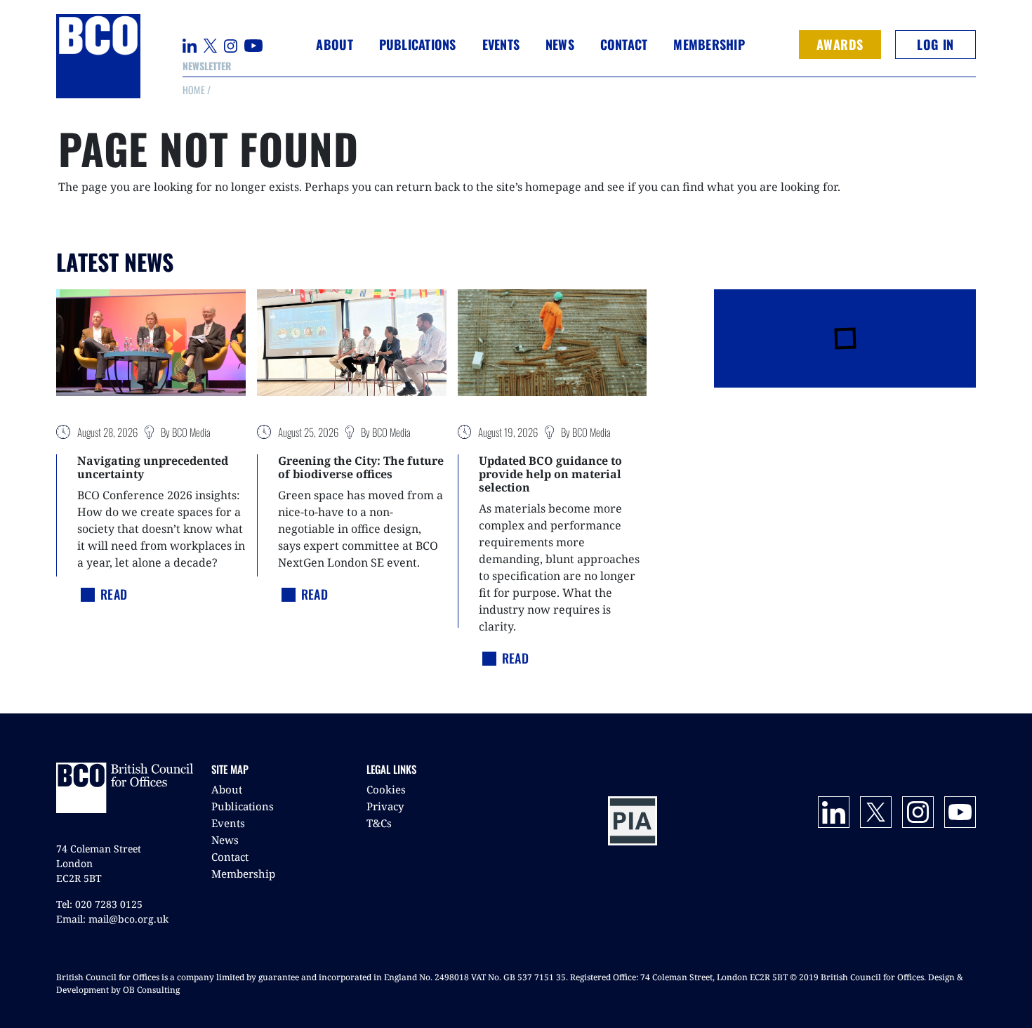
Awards (840, 44)
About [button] (334, 44)
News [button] (559, 44)
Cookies (386, 789)
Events (228, 823)
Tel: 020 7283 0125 (99, 904)
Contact (624, 44)
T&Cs (379, 823)
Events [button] (501, 44)
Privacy (385, 806)
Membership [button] (709, 44)
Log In (935, 44)
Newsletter (207, 65)
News (225, 840)
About (226, 789)
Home (194, 89)
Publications (242, 806)
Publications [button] (417, 44)
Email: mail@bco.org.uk (112, 918)
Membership (243, 873)
